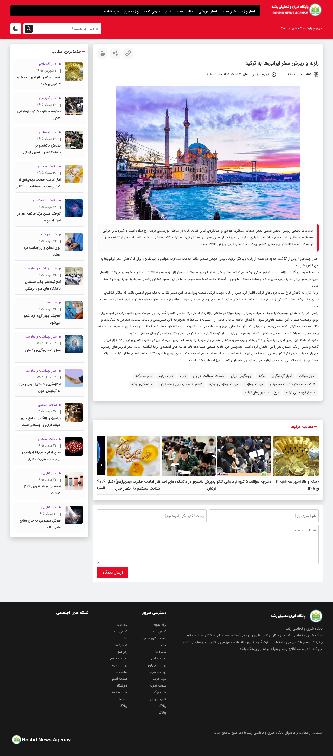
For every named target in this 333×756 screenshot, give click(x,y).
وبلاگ (162, 706)
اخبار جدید (229, 11)
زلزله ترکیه (166, 376)
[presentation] (314, 465)
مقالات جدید (184, 11)
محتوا (123, 699)
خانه (124, 638)
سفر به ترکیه (143, 376)
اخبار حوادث (307, 376)
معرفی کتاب (152, 11)
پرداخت (122, 624)
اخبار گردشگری (282, 376)
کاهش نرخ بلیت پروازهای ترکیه (181, 384)
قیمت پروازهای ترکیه (223, 384)
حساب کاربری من (154, 638)
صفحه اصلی (118, 679)
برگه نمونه (159, 624)
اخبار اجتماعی (309, 259)
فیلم (168, 11)
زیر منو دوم (119, 665)
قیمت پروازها (254, 384)
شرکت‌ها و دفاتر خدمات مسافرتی (292, 384)
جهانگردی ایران (241, 376)
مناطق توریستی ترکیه (300, 392)
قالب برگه (160, 692)
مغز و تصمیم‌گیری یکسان (43, 350)
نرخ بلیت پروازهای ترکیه (262, 392)
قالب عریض (158, 699)
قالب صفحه (119, 692)
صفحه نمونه (158, 685)
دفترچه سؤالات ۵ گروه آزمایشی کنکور (243, 482)
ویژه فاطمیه (111, 11)
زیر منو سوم (158, 672)
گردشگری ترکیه (141, 384)
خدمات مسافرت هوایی (208, 376)
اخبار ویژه (248, 11)
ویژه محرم (131, 11)
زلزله (183, 376)
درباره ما (160, 652)
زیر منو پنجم (118, 658)
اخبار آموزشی (207, 11)
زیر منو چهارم (157, 665)
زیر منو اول (158, 658)
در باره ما (121, 645)
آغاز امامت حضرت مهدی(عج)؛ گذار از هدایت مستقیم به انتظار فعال (39, 186)
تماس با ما (159, 631)
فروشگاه (122, 685)
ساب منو (121, 672)
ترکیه (261, 376)
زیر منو (122, 652)
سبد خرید (159, 679)
